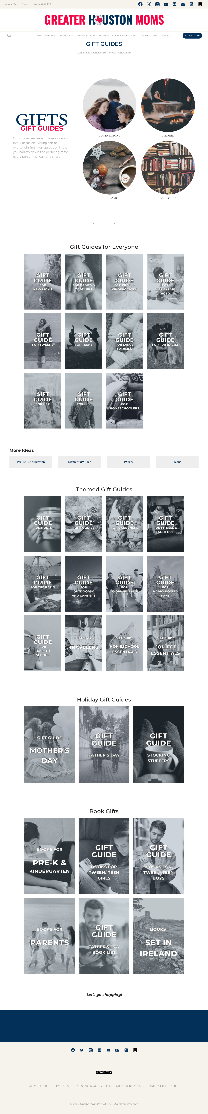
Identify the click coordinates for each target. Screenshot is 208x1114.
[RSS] (191, 4)
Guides (46, 1086)
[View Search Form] (9, 35)
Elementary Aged (79, 462)
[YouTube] (166, 4)
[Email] (183, 4)
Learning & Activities (91, 1086)
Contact (26, 4)
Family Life (157, 1086)
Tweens (128, 462)
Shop (175, 1086)
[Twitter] (149, 4)
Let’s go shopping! (104, 994)
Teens (177, 462)
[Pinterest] (174, 4)
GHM (39, 35)
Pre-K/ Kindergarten (31, 462)
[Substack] (200, 4)
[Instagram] (157, 4)
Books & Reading (129, 1086)
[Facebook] (140, 4)
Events (62, 1086)
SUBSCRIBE (192, 35)
